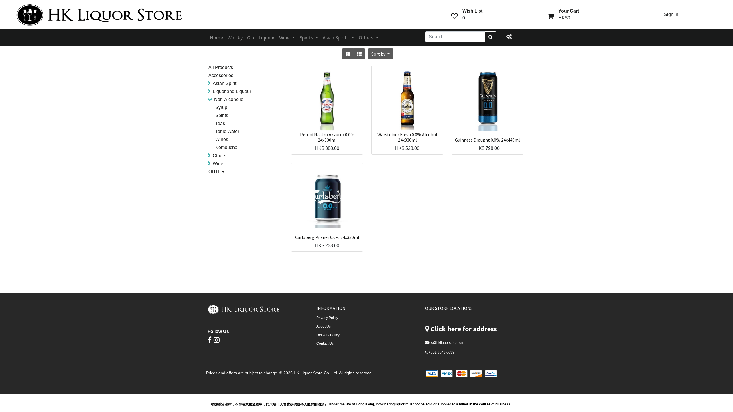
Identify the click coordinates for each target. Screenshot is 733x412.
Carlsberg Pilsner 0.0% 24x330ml (327, 237)
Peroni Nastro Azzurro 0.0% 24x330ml (327, 137)
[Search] (490, 36)
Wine (218, 163)
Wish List (472, 11)
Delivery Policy (328, 335)
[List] (359, 53)
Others (219, 155)
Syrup (221, 107)
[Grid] (348, 53)
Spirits (221, 115)
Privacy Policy (327, 318)
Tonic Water (227, 131)
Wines (221, 139)
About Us (323, 326)
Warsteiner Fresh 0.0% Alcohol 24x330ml (407, 137)
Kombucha (226, 147)
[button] (380, 53)
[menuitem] (216, 37)
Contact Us (325, 344)
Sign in (671, 14)
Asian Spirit (224, 83)
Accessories (220, 75)
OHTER (216, 171)
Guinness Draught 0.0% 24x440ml (487, 140)
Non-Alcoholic (228, 99)
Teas (220, 123)
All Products (220, 67)
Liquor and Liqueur (232, 91)
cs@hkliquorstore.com (446, 343)
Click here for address (464, 328)
